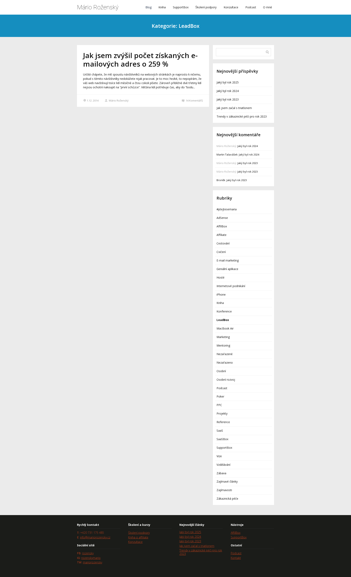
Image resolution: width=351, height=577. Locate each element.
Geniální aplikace (227, 269)
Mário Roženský (97, 7)
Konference (224, 311)
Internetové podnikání (231, 286)
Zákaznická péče (227, 498)
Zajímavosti (224, 490)
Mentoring (223, 345)
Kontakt (236, 558)
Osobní (221, 371)
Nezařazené (225, 354)
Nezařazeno (225, 362)
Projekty (222, 413)
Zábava (221, 473)
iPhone (221, 294)
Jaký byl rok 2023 (228, 99)
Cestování (223, 243)
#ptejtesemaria (227, 209)
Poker (220, 396)
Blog (148, 7)
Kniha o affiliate (138, 537)
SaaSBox (222, 439)
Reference (223, 422)
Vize (219, 456)
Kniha (162, 7)
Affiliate (221, 235)
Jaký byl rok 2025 (228, 82)
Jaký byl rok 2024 (228, 91)
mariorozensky (92, 562)
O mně (267, 7)
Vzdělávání (223, 465)
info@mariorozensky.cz (95, 537)
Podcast (250, 7)
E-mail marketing (228, 260)
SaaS (220, 430)
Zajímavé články (227, 481)
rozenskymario (91, 558)
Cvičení (221, 252)
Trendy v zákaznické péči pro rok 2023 (242, 116)
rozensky (88, 553)
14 (194, 100)
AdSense (222, 218)
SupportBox (180, 7)
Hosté (220, 277)
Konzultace (231, 7)
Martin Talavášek (227, 154)
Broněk (221, 180)
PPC (219, 405)
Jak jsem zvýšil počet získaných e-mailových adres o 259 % (140, 60)
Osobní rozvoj (226, 379)
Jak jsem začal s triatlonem (234, 108)
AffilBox (222, 226)
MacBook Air (225, 328)
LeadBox (223, 320)
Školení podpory (206, 7)
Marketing (223, 337)
